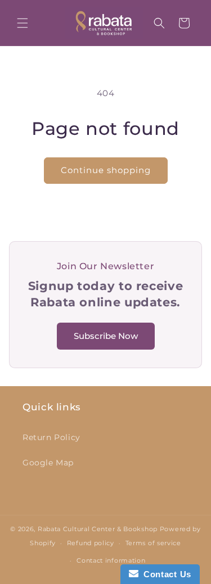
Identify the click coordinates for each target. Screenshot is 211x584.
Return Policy (51, 437)
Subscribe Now (106, 336)
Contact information (111, 560)
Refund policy (90, 543)
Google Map (48, 463)
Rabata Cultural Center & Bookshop (98, 529)
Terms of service (153, 543)
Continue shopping (106, 170)
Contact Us (164, 574)
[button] (22, 23)
